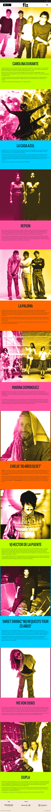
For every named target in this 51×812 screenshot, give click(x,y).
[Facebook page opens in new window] (43, 1)
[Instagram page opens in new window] (47, 1)
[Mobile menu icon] (47, 5)
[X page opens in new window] (45, 1)
